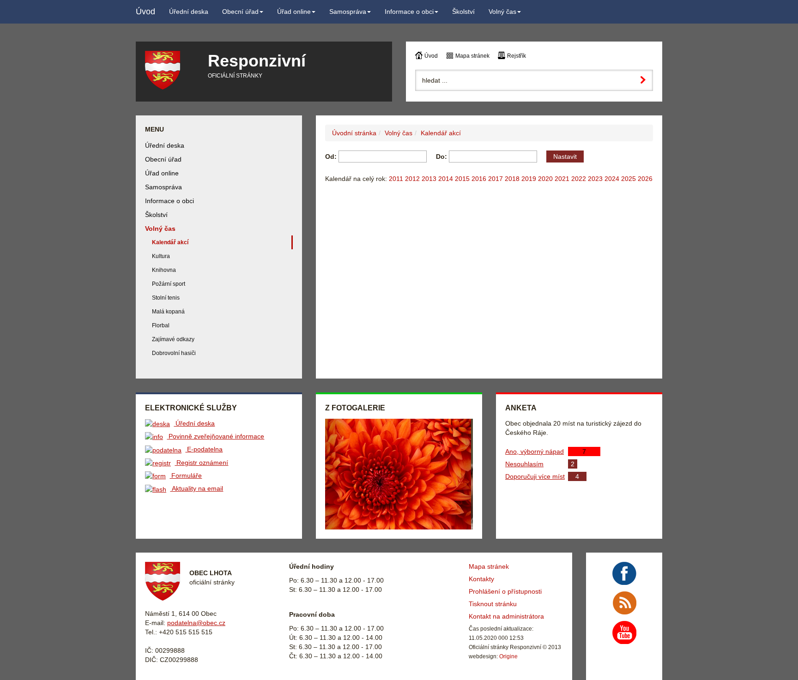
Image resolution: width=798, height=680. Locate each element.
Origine (508, 656)
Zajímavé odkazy (173, 339)
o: (441, 156)
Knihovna (164, 270)
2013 (429, 178)
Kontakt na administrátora (506, 616)
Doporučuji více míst (535, 476)
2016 (479, 178)
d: (331, 156)
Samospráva (163, 187)
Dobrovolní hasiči (174, 353)
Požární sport (168, 284)
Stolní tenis (166, 298)
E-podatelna (204, 449)
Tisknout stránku (493, 604)
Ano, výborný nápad (534, 451)
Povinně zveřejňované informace (215, 436)
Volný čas (398, 133)
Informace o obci (169, 201)
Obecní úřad (163, 159)
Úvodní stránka (354, 133)
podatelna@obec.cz (196, 622)
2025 (628, 178)
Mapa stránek (472, 56)
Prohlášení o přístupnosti (505, 591)
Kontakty (481, 579)
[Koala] (400, 474)
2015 (462, 178)
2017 (495, 178)
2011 (396, 178)
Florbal (160, 325)
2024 (612, 178)
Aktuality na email (196, 488)
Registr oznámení (201, 462)
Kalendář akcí (441, 133)
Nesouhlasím (524, 464)
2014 (445, 178)
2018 (512, 178)
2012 (412, 178)
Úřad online (162, 173)
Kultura (161, 256)
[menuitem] (188, 11)
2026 (645, 178)
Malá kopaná (168, 311)
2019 (528, 178)
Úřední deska (164, 145)
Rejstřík (516, 56)
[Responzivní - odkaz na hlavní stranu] (169, 70)
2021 (562, 178)
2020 (545, 178)
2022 (578, 178)
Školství (156, 214)
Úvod (431, 56)
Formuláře (185, 475)
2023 (595, 178)
